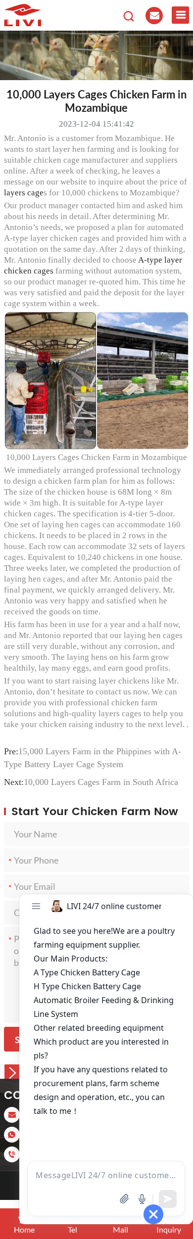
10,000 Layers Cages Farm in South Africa (101, 782)
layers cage (24, 192)
